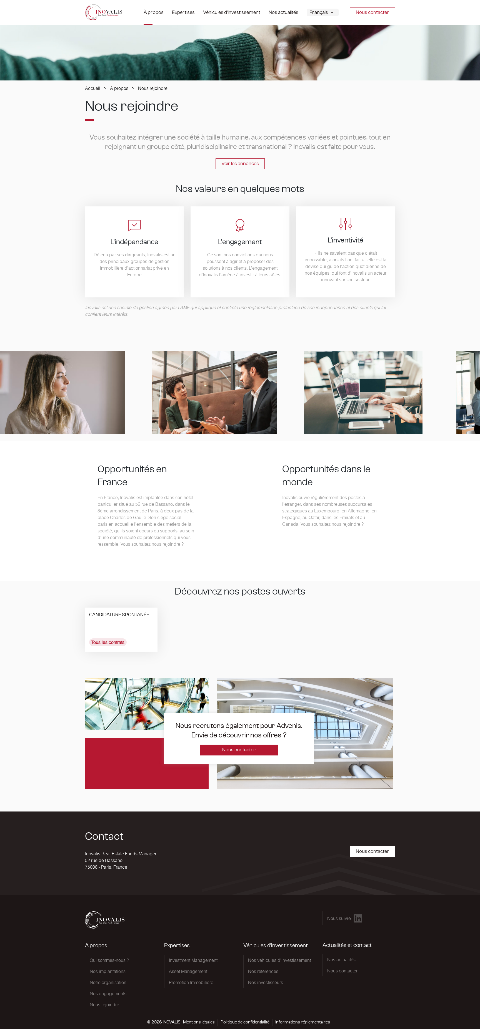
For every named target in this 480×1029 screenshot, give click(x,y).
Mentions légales (199, 1022)
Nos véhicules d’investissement (279, 960)
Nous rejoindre (104, 1004)
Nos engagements (108, 993)
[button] (327, 12)
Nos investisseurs (265, 982)
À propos (119, 88)
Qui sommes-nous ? (109, 960)
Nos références (263, 971)
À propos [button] (154, 12)
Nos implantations (108, 971)
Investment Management (193, 960)
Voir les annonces (240, 163)
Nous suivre (339, 918)
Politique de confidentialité (245, 1022)
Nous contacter (372, 12)
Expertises (183, 12)
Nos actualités (283, 12)
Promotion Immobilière (191, 982)
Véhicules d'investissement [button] (231, 12)
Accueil (92, 88)
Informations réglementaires (302, 1022)
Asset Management (188, 971)
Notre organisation (108, 982)
